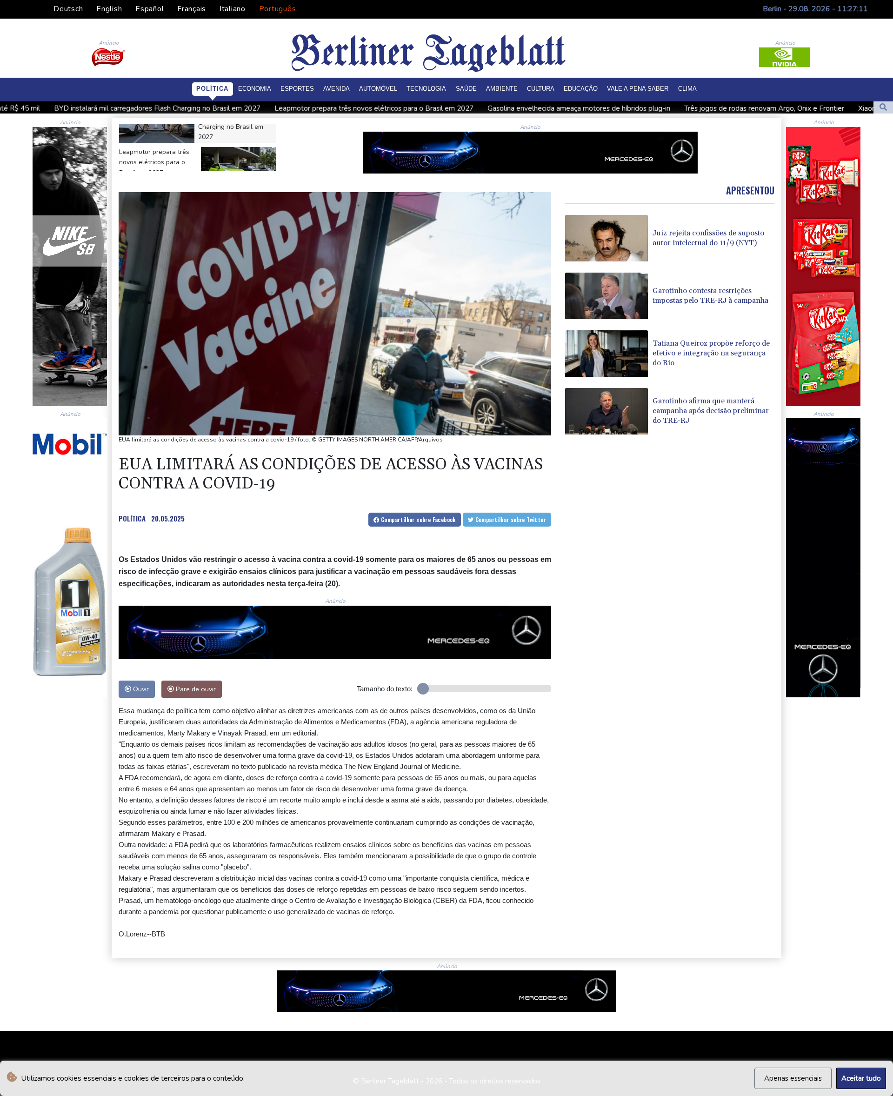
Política (212, 88)
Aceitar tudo (861, 1078)
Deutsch (68, 9)
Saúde (466, 88)
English (109, 9)
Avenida (336, 88)
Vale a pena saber (637, 88)
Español (149, 9)
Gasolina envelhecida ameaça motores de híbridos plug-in (470, 108)
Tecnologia (426, 88)
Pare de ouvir (195, 689)
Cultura (540, 88)
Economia (254, 88)
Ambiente (502, 88)
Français (191, 9)
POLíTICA (132, 518)
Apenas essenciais (793, 1078)
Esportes (297, 88)
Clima (687, 88)
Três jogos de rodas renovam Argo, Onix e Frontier (655, 108)
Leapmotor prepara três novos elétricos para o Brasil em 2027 (265, 108)
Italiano (233, 9)
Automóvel (378, 88)
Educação (581, 88)
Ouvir (140, 689)
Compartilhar (418, 519)
